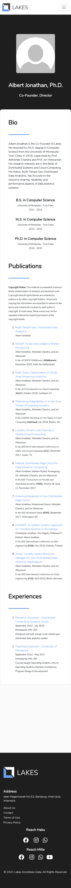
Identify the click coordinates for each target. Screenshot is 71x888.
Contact (8, 813)
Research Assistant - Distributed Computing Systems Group (35, 620)
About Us (9, 808)
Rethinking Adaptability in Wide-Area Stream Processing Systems (38, 403)
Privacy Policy (12, 822)
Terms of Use (11, 818)
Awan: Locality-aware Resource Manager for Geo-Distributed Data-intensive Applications (36, 558)
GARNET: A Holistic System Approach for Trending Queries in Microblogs (39, 527)
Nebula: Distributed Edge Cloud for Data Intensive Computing (36, 465)
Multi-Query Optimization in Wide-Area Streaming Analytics (36, 375)
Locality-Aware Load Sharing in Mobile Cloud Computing (34, 432)
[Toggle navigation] (64, 7)
